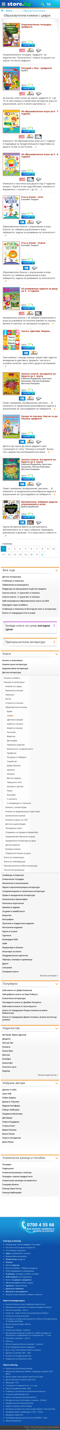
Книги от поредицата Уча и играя (18, 613)
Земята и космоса (15, 724)
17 (37, 554)
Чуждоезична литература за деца (20, 840)
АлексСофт (7, 1063)
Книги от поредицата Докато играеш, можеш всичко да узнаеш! (29, 1018)
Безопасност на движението (20, 749)
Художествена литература (15, 668)
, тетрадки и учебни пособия (22, 1274)
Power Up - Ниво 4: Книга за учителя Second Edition (27, 1313)
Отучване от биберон (16, 757)
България (11, 795)
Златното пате (9, 1067)
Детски (12, 1265)
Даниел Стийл (9, 1089)
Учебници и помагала (13, 580)
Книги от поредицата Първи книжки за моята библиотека (24, 1011)
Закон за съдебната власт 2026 (18, 1388)
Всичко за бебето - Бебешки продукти (22, 1268)
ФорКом (6, 1071)
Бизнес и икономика (12, 660)
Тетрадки (6, 1164)
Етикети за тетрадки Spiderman (18, 1356)
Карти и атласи (9, 931)
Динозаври (12, 740)
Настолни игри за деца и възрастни (20, 1247)
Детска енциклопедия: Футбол (18, 1324)
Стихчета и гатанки (14, 703)
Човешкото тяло (14, 782)
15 (25, 554)
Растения (11, 732)
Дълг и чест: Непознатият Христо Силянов (23, 1350)
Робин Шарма (9, 1097)
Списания (7, 967)
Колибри (6, 1059)
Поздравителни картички (15, 955)
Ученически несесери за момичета (19, 1180)
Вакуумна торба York (14, 1415)
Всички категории (48, 975)
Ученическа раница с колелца (16, 1172)
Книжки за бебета (12, 678)
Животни (11, 736)
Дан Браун (7, 1117)
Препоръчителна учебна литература (20, 865)
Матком (6, 1055)
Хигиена (11, 774)
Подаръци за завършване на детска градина (24, 589)
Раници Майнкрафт (12, 1192)
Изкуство (6, 915)
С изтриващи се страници (19, 803)
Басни (8, 699)
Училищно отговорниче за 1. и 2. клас (21, 1385)
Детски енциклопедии (15, 824)
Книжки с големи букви (16, 807)
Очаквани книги (10, 971)
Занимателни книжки (15, 815)
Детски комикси (12, 845)
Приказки (9, 694)
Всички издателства (47, 1075)
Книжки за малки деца (14, 682)
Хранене (11, 769)
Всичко (19, 1280)
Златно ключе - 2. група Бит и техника (21, 597)
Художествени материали (16, 1256)
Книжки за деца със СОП (16, 820)
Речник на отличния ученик (17, 1316)
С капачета (12, 799)
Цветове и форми (15, 719)
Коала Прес (7, 1051)
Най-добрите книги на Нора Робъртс (20, 994)
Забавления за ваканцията (15, 584)
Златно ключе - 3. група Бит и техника (21, 593)
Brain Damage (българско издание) (20, 1347)
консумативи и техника (18, 1253)
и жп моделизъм (19, 1277)
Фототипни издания (12, 927)
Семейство (12, 761)
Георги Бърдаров (10, 1121)
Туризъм (6, 935)
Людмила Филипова (12, 1113)
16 (31, 554)
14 (20, 554)
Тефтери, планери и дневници (17, 959)
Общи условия (30, 1429)
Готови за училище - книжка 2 (18, 1330)
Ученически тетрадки (13, 879)
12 (9, 554)
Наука (9, 790)
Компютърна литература (14, 664)
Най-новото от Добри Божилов (17, 990)
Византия (9, 1327)
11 (3, 554)
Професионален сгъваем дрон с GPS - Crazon (24, 1412)
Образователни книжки (34, 10)
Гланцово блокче (10, 1184)
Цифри (10, 715)
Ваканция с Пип (12, 1382)
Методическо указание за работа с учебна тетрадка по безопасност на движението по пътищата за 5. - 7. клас (28, 1334)
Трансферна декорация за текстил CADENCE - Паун (26, 1418)
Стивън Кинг (8, 1125)
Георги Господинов (11, 1138)
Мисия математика (13, 1420)
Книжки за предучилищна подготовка (22, 811)
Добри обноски (14, 765)
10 (53, 548)
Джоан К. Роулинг (10, 1101)
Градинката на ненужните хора (19, 1359)
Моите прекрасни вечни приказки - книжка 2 (24, 1344)
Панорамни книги (13, 828)
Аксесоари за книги (11, 951)
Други (5, 963)
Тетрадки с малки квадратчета (17, 1176)
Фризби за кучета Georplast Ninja (19, 1403)
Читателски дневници (14, 870)
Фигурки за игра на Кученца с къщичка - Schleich (26, 1400)
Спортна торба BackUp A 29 (17, 1394)
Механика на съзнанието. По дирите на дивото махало (28, 1307)
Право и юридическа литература (18, 895)
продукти (15, 1259)
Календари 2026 (10, 939)
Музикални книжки (14, 690)
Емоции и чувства (15, 786)
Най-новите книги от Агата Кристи (19, 1006)
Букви (9, 711)
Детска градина (14, 778)
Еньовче (6, 1047)
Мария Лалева (9, 1130)
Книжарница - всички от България (23, 1244)
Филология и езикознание (15, 883)
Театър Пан (7, 1043)
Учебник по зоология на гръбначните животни (25, 1391)
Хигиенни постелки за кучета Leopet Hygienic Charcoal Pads (30, 1409)
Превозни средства (16, 744)
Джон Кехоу (8, 1142)
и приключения (16, 1285)
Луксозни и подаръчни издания (18, 923)
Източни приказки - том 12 (17, 1310)
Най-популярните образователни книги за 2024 (25, 601)
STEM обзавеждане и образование (20, 1271)
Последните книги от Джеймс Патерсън (21, 1002)
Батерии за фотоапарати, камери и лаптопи (24, 1294)
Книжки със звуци (13, 686)
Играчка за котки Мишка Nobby (19, 1368)
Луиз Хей (6, 1093)
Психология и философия (14, 899)
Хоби (4, 943)
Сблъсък (9, 1341)
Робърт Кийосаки (10, 1109)
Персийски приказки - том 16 (18, 1338)
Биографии (8, 919)
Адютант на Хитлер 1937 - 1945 (18, 1353)
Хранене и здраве (11, 907)
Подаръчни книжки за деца (18, 853)
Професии (11, 753)
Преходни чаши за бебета (15, 605)
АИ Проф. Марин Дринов (14, 1034)
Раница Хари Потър (12, 1188)
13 (14, 554)
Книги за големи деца (14, 857)
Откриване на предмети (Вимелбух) (21, 832)
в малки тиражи (19, 1282)
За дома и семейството (13, 911)
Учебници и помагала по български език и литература (29, 609)
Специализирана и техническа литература (23, 891)
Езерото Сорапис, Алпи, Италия (19, 1406)
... (15, 10)
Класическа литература (14, 998)
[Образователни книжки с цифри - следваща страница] (42, 555)
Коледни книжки (13, 849)
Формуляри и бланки (12, 947)
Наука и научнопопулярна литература (21, 887)
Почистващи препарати (16, 1250)
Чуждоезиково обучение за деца (20, 836)
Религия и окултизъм (13, 903)
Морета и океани (15, 728)
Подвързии (8, 1168)
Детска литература (11, 576)
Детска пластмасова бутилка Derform (21, 1397)
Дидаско (6, 1038)
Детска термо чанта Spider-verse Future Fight (24, 1376)
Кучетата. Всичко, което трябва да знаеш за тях (25, 1304)
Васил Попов (8, 1134)
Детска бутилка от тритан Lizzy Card (20, 1379)
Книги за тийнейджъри (14, 861)
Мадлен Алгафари (11, 1105)
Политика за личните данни (49, 1429)
